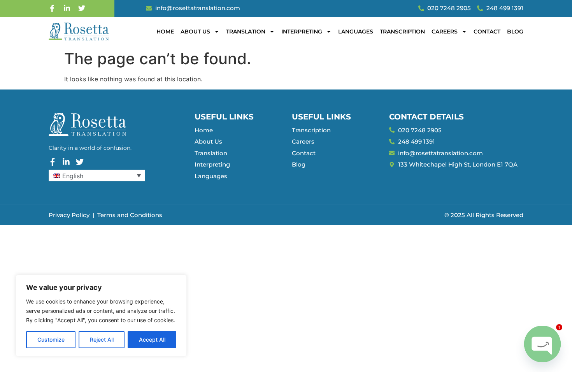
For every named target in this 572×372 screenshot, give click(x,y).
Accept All (152, 339)
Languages (355, 31)
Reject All (102, 339)
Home (165, 31)
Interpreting (301, 31)
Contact (487, 31)
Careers (445, 31)
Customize (51, 339)
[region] (101, 315)
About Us (195, 31)
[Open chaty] (542, 344)
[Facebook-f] (52, 8)
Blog (515, 31)
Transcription (402, 31)
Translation (245, 31)
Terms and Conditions (129, 215)
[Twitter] (81, 8)
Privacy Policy (69, 215)
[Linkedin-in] (66, 8)
